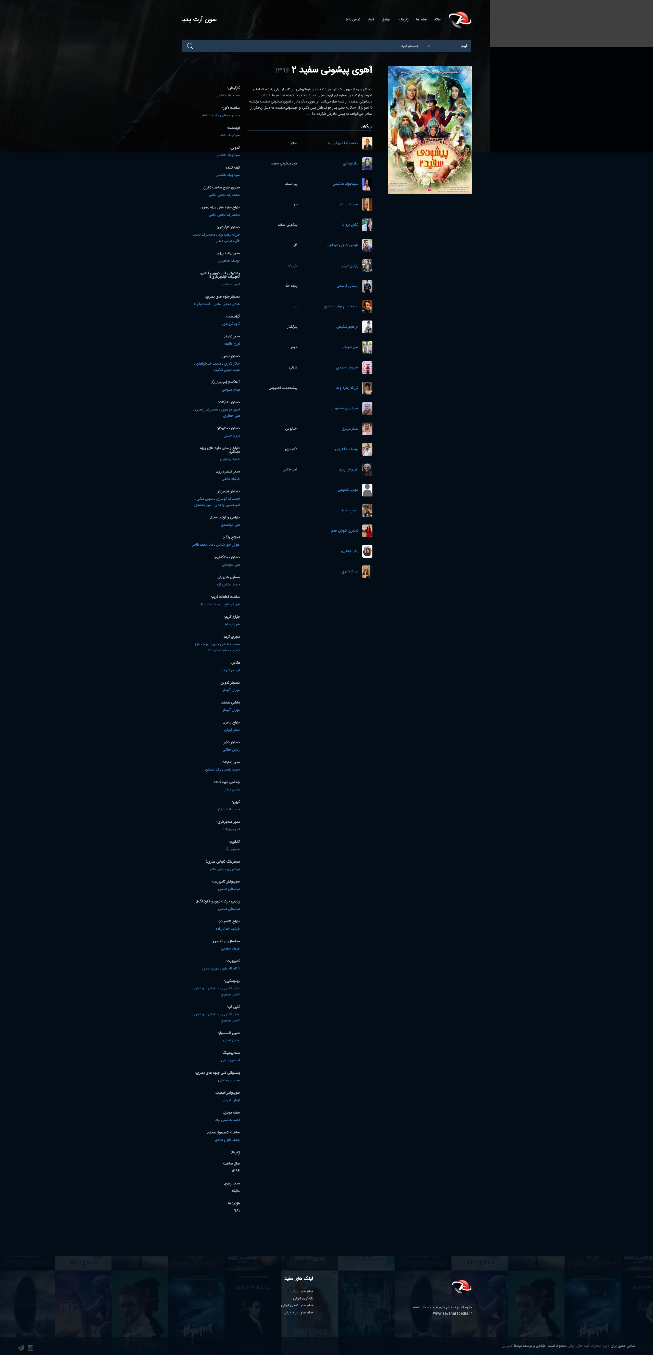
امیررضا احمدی (347, 368)
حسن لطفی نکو (228, 810)
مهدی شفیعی (348, 490)
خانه (437, 20)
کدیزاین (507, 1346)
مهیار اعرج (210, 644)
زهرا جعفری (349, 551)
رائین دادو (217, 869)
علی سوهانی (231, 565)
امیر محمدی (202, 505)
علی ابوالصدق (230, 525)
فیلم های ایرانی (302, 1291)
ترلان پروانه (350, 225)
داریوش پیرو (348, 470)
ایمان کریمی (231, 1100)
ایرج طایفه (232, 344)
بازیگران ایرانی (303, 1299)
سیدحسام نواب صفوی (341, 307)
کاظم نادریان (231, 969)
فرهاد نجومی (230, 949)
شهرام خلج (232, 605)
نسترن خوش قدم (344, 531)
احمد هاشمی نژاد (227, 1120)
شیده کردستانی (216, 650)
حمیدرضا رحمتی (206, 410)
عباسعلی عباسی (229, 889)
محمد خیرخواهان (208, 364)
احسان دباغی (230, 1060)
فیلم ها (421, 20)
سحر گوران (232, 730)
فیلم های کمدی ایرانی (297, 1305)
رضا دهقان (213, 770)
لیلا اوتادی (350, 164)
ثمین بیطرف (349, 511)
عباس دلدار (224, 241)
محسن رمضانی (229, 1080)
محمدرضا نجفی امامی (224, 195)
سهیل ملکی (205, 499)
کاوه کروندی (231, 324)
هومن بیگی (231, 849)
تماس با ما (353, 20)
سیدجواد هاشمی (345, 184)
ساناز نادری (349, 572)
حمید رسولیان (230, 459)
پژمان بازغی (349, 266)
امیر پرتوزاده (231, 829)
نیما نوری (233, 869)
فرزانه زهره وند (347, 388)
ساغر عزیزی (349, 429)
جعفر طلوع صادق (227, 1140)
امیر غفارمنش (348, 205)
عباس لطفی (231, 1041)
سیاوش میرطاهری (205, 989)
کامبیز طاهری (230, 995)
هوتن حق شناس (228, 545)
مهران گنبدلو (231, 690)
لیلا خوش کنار (230, 670)
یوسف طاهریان (346, 449)
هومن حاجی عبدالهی (342, 245)
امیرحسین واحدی (227, 505)
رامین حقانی (231, 750)
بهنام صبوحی (231, 390)
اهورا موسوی (230, 410)
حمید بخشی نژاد (228, 585)
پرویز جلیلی (231, 436)
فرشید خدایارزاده (228, 929)
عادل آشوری (231, 989)
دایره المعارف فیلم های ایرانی (588, 1346)
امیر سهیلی (350, 347)
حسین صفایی (230, 115)
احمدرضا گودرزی (228, 499)
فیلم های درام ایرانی (298, 1313)
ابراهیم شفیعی (347, 327)
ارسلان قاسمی (347, 286)
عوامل (386, 20)
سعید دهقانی (230, 644)
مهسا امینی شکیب (227, 370)
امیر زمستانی (231, 284)
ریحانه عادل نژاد (210, 605)
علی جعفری (231, 416)
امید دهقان (208, 115)
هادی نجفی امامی (227, 304)
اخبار (371, 20)
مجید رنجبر (232, 770)
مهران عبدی (210, 969)
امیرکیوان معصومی (344, 409)
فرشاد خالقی (231, 479)
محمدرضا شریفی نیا (343, 143)
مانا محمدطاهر (202, 545)
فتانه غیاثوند (201, 304)
